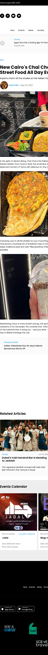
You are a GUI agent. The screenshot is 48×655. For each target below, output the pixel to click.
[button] (2, 43)
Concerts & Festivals (27, 534)
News (31, 30)
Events (21, 30)
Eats (2, 60)
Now (12, 30)
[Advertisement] (24, 382)
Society (40, 30)
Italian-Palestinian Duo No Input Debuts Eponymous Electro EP (23, 347)
